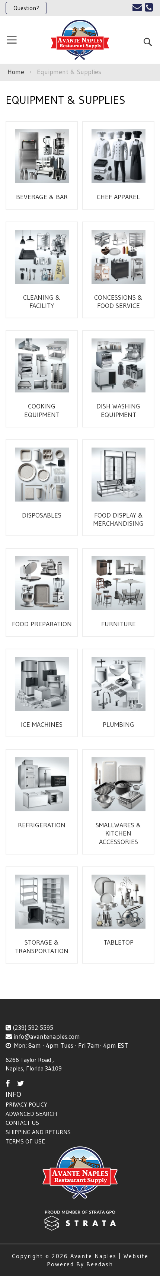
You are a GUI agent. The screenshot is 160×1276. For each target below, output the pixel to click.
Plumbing (118, 724)
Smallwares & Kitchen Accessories (118, 833)
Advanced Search (31, 1113)
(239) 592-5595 (33, 1027)
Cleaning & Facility (41, 301)
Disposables (41, 515)
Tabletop (118, 942)
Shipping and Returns (38, 1132)
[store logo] (80, 40)
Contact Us (22, 1122)
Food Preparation (42, 624)
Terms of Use (25, 1141)
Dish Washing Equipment (118, 410)
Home (16, 72)
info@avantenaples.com (46, 1036)
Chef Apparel (118, 197)
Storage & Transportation (41, 946)
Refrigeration (41, 825)
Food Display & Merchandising (118, 519)
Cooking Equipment (42, 410)
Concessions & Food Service (118, 301)
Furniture (118, 624)
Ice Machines (42, 724)
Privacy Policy (26, 1104)
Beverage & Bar (42, 197)
